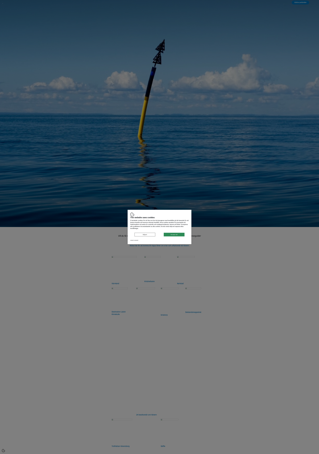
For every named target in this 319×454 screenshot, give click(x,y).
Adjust (145, 234)
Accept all (174, 234)
